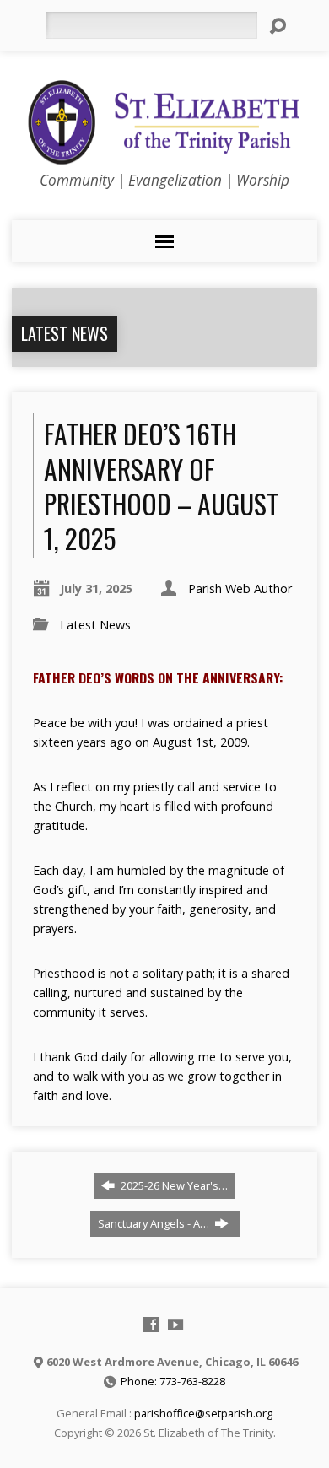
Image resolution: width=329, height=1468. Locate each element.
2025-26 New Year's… (173, 1185)
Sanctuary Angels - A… (155, 1223)
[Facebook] (151, 1324)
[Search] (277, 26)
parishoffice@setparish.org (203, 1413)
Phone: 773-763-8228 (173, 1381)
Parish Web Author (240, 588)
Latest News (64, 333)
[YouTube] (175, 1324)
